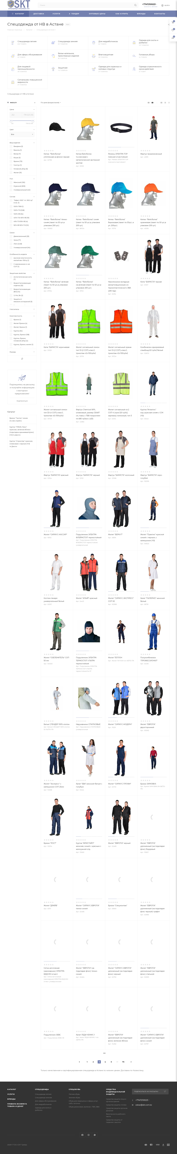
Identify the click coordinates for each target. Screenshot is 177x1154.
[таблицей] (168, 103)
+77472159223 (149, 4)
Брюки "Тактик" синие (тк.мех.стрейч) (19, 419)
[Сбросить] (22, 358)
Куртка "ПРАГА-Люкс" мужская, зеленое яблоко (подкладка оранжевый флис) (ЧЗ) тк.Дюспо (22, 431)
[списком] (165, 103)
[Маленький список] (148, 103)
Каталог (11, 412)
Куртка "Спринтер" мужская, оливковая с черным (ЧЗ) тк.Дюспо (21, 443)
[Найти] (135, 5)
